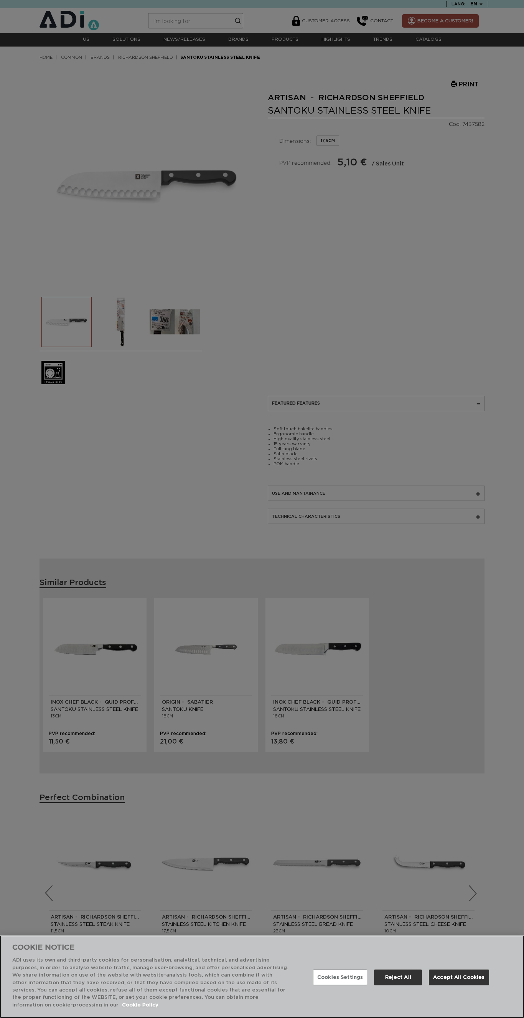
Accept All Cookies (458, 977)
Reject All (398, 977)
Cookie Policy (140, 1005)
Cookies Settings (340, 977)
